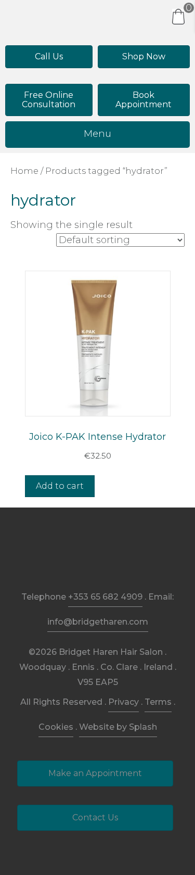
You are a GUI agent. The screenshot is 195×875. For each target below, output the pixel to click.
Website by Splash (118, 727)
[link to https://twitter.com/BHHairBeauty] (121, 558)
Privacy (123, 702)
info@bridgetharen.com (97, 622)
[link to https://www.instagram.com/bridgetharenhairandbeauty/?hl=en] (97, 558)
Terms (158, 702)
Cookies (55, 727)
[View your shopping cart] (178, 16)
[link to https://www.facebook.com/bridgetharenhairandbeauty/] (73, 558)
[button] (49, 56)
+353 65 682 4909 (105, 597)
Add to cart (60, 486)
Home (24, 171)
